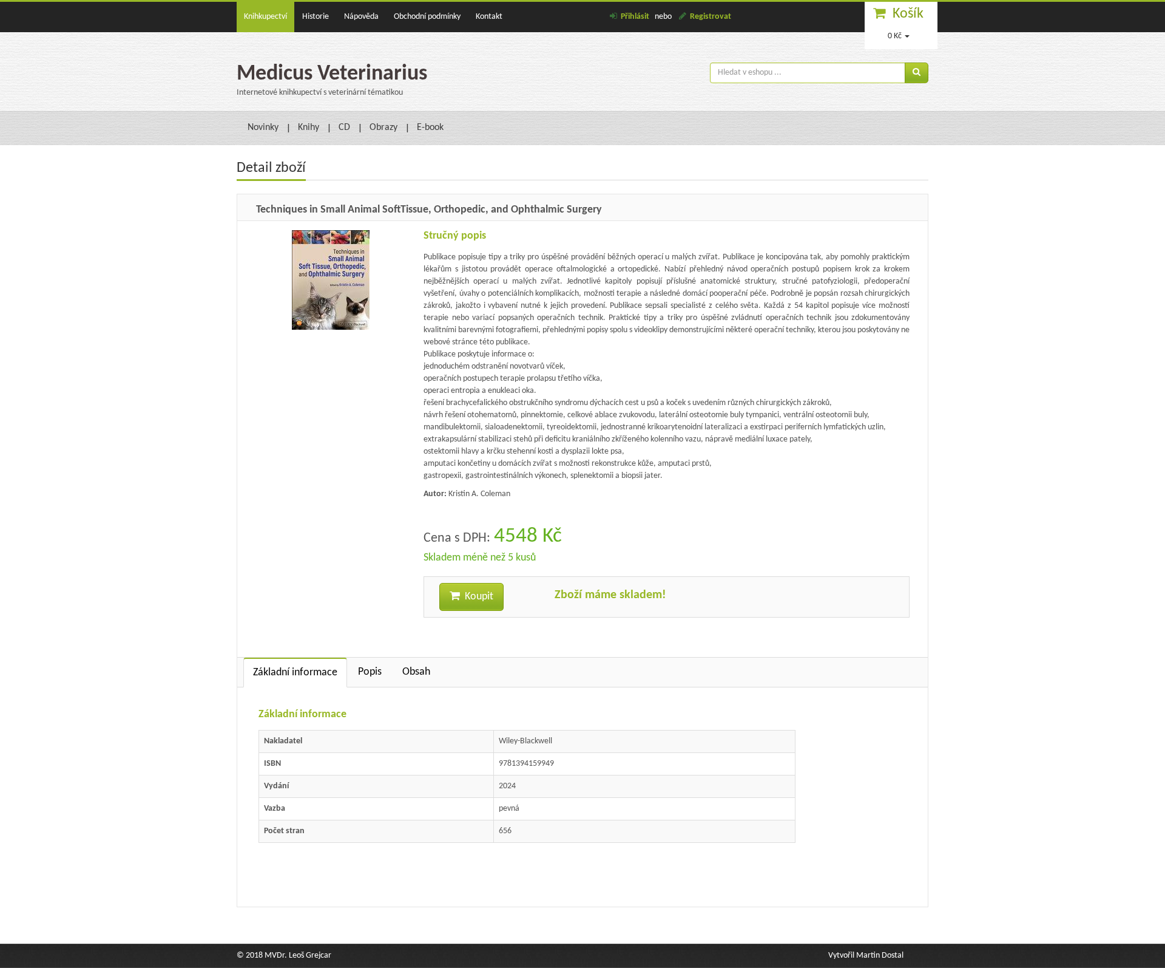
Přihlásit (635, 16)
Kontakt (489, 16)
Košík (908, 14)
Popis (370, 672)
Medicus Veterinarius (332, 74)
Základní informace (295, 672)
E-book (430, 127)
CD (344, 127)
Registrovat (710, 16)
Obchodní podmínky (427, 16)
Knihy (308, 127)
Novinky (263, 127)
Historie (315, 16)
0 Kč (895, 36)
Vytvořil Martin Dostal (865, 955)
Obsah (416, 672)
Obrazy (383, 127)
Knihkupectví (265, 16)
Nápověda (361, 16)
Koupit (476, 596)
